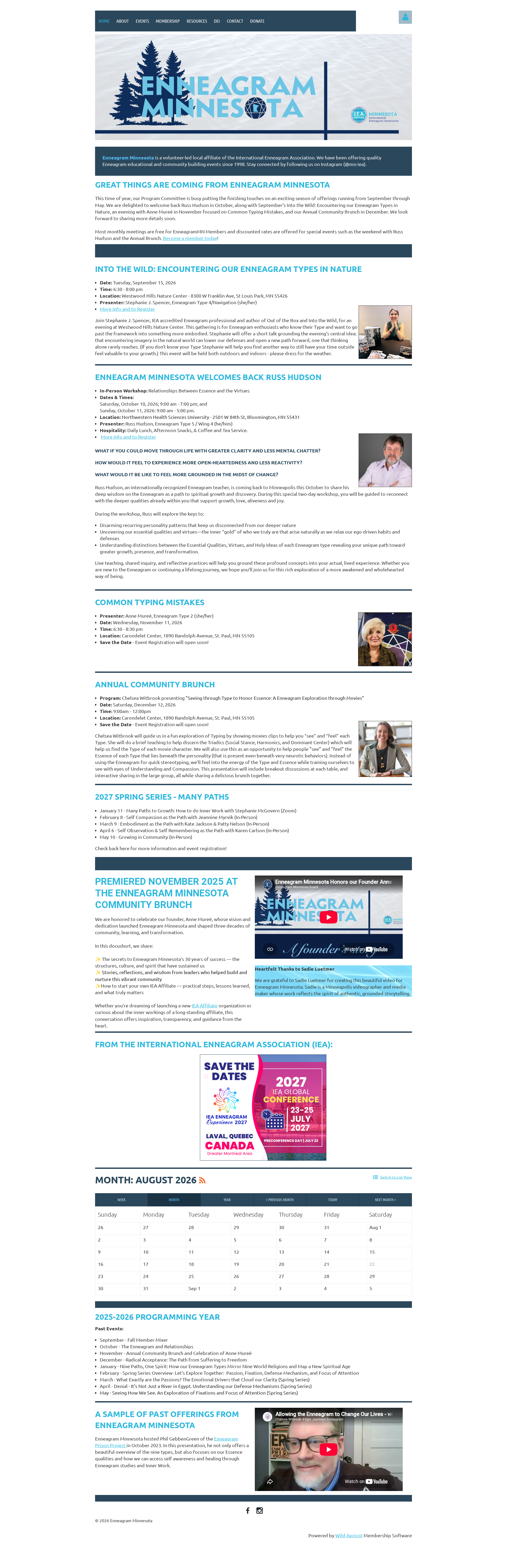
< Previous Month (280, 1199)
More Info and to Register (128, 436)
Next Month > (385, 1199)
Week (121, 1199)
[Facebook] (247, 1510)
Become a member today (190, 238)
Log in (405, 17)
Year (227, 1199)
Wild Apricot (349, 1535)
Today (332, 1199)
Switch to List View (396, 1177)
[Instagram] (259, 1510)
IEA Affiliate (205, 1005)
